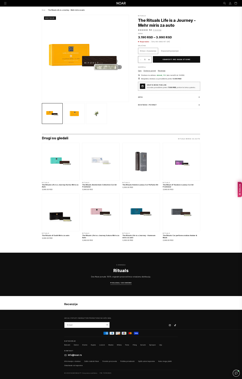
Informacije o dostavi (72, 361)
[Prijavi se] (107, 325)
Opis (140, 71)
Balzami (67, 345)
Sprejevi (152, 345)
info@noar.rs (75, 355)
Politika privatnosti (127, 361)
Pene (127, 345)
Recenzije (161, 71)
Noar (43, 10)
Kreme (84, 345)
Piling (135, 345)
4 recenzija (157, 30)
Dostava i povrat (150, 71)
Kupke (93, 345)
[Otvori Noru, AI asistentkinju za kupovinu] (236, 373)
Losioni (102, 345)
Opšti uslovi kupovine (146, 361)
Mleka (119, 345)
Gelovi (76, 345)
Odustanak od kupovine (73, 365)
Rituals (142, 16)
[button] (5, 3)
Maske (111, 345)
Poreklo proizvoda (109, 361)
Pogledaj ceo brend (121, 283)
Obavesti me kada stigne (176, 59)
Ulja (160, 345)
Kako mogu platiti (165, 361)
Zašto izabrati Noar (91, 361)
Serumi (143, 345)
